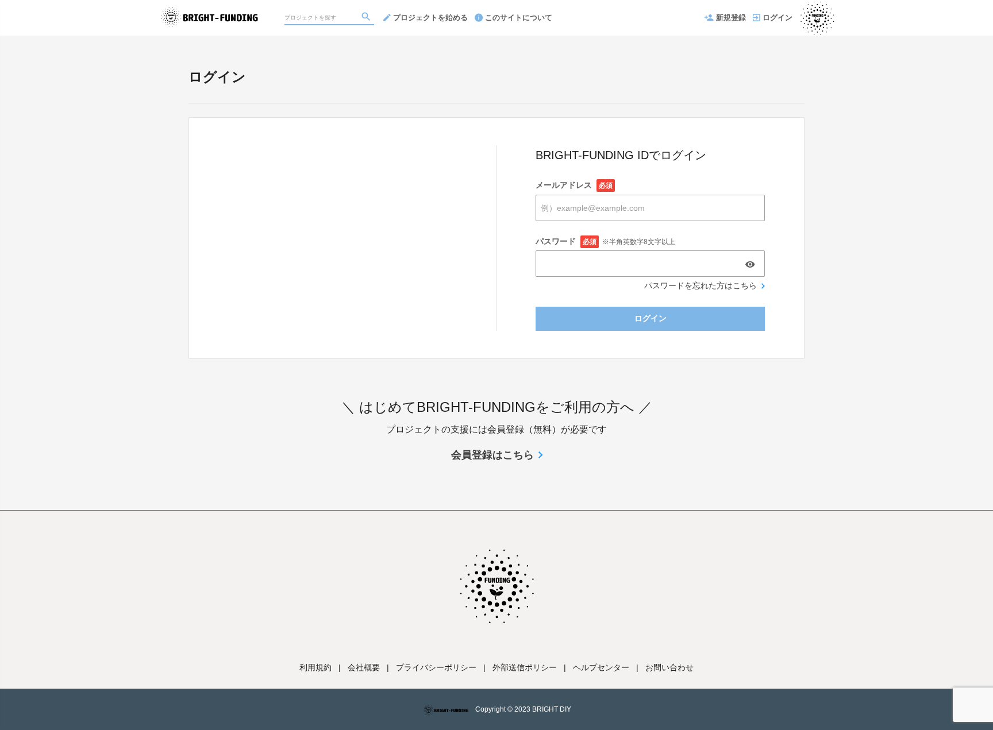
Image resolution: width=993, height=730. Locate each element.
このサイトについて (518, 17)
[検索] (367, 17)
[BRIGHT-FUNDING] (209, 11)
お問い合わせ (669, 667)
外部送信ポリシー (524, 667)
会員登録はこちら (492, 455)
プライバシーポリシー (436, 667)
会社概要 (364, 667)
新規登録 (731, 17)
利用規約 (315, 667)
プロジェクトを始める (430, 17)
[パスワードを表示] (750, 264)
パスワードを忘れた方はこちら (700, 285)
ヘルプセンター (601, 667)
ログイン (777, 17)
